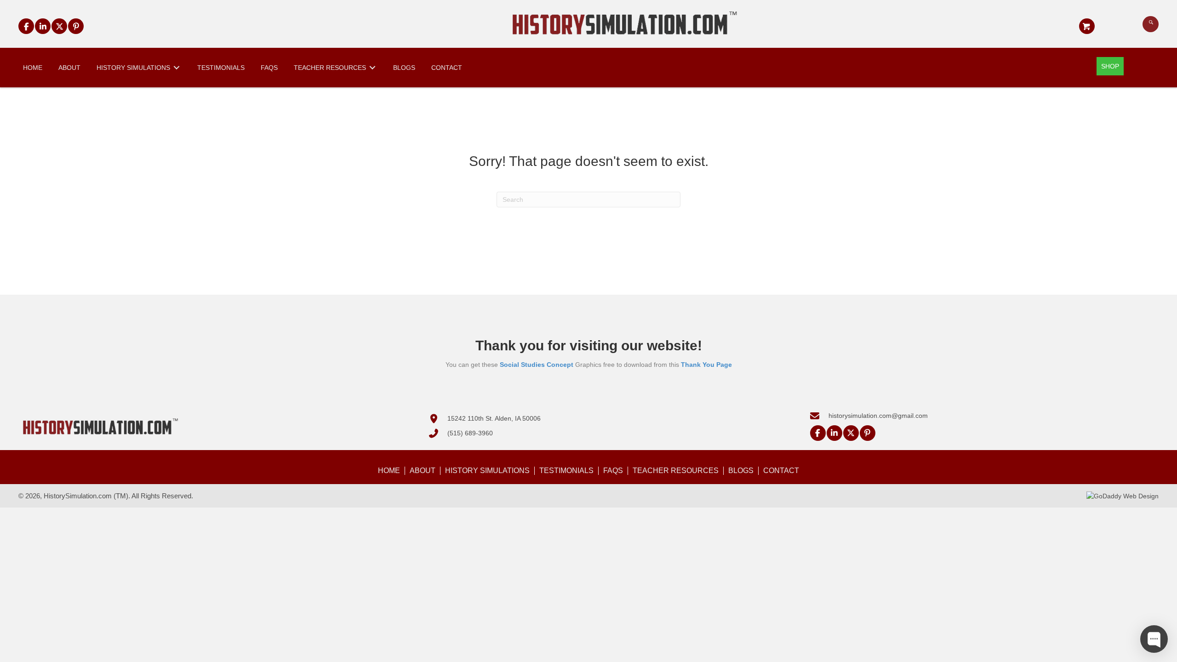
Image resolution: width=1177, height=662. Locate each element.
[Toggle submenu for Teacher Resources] (372, 67)
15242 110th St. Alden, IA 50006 (494, 418)
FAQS (613, 470)
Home (389, 470)
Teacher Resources (676, 470)
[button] (26, 26)
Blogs (741, 470)
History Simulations (487, 470)
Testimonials (566, 470)
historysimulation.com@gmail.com (878, 415)
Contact (781, 470)
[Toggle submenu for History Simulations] (176, 67)
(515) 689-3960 (470, 433)
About (422, 470)
